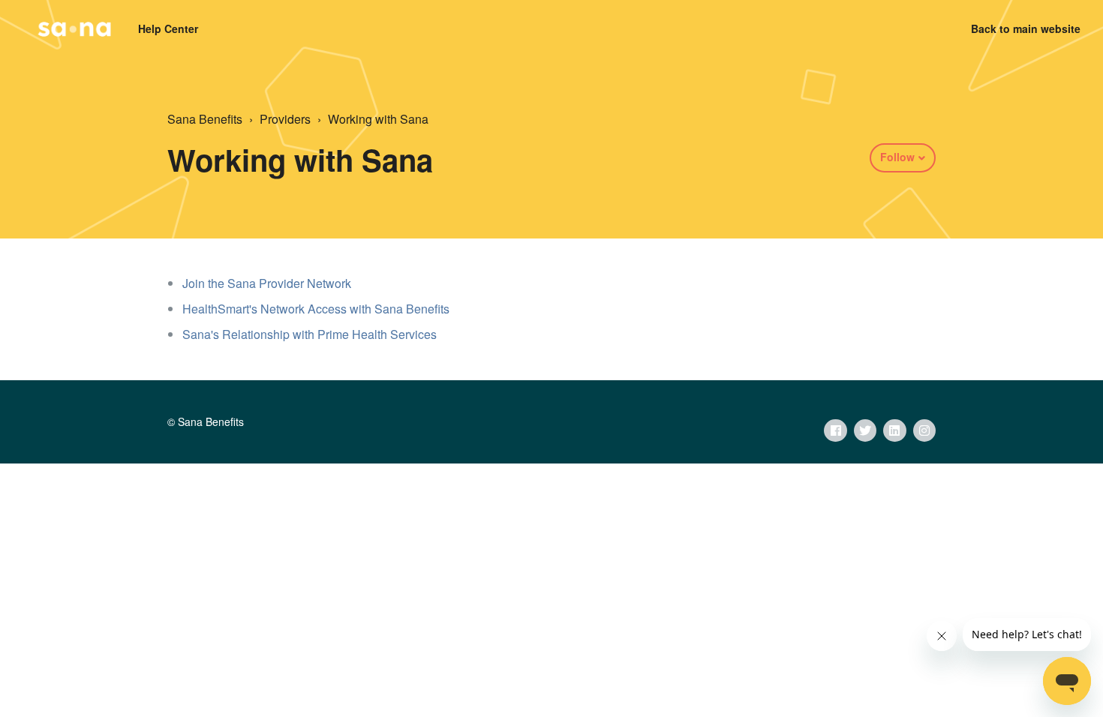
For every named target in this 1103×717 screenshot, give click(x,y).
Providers (285, 119)
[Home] (74, 29)
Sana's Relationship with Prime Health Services (309, 334)
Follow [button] (897, 156)
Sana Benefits (204, 119)
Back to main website (1025, 28)
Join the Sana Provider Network (266, 283)
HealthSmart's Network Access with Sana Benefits (315, 308)
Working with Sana (378, 119)
